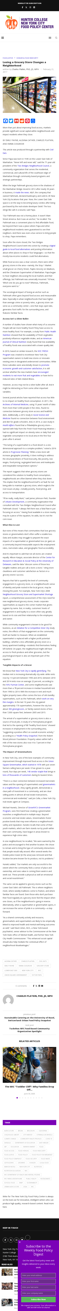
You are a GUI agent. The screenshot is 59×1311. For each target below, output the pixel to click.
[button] (5, 1072)
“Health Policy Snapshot (26, 735)
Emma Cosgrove (25, 966)
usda (25, 1187)
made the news (22, 192)
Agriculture (9, 1131)
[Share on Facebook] (33, 986)
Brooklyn (31, 1131)
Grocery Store (43, 966)
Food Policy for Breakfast (42, 1155)
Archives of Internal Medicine (15, 404)
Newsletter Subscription (29, 3)
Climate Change (10, 1139)
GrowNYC (21, 1163)
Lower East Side (11, 970)
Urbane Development (14, 501)
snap (21, 1183)
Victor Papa (37, 975)
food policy (23, 1155)
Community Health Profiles (30, 1139)
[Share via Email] (42, 986)
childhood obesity (11, 1135)
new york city (27, 970)
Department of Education (25, 1143)
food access (9, 1151)
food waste (45, 1159)
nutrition (38, 1167)
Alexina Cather (11, 961)
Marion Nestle (9, 1167)
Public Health (31, 1179)
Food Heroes (23, 1151)
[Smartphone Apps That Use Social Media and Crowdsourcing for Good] (7, 1286)
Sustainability (32, 1183)
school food (9, 1183)
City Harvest (27, 1135)
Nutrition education (12, 1171)
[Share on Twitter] (36, 986)
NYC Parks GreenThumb (13, 1179)
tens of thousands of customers (17, 775)
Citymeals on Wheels (44, 1135)
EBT (5, 1147)
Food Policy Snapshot (13, 1159)
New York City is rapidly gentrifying (31, 670)
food (41, 1147)
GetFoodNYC (9, 1163)
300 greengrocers (16, 709)
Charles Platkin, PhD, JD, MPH (25, 69)
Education (15, 1147)
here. (5, 1207)
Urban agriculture (11, 1187)
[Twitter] (26, 7)
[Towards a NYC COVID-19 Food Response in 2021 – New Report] (7, 1302)
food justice (9, 1155)
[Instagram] (30, 7)
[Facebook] (22, 7)
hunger (32, 1163)
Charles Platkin (27, 961)
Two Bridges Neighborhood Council (33, 165)
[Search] (56, 38)
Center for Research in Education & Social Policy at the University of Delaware (29, 561)
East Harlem (43, 1143)
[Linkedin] (34, 7)
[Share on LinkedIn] (39, 986)
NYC (39, 970)
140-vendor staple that (37, 771)
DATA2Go (7, 1143)
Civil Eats (43, 961)
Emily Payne (9, 966)
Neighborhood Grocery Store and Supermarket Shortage (28, 594)
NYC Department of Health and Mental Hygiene (22, 1175)
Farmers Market (29, 1147)
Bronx (20, 1131)
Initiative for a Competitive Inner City (33, 628)
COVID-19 (49, 1139)
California (43, 1131)
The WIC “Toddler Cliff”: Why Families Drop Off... (29, 1088)
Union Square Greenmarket (16, 975)
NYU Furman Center (15, 684)
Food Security (31, 1159)
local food (44, 1163)
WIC (32, 1187)
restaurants (45, 1179)
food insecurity (39, 1151)
